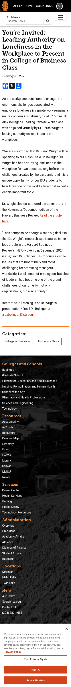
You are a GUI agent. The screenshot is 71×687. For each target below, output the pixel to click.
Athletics (7, 542)
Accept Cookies (35, 680)
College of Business (18, 341)
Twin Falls (8, 583)
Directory (8, 444)
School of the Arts (13, 392)
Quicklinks (44, 6)
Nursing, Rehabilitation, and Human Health (28, 386)
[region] (35, 655)
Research (8, 559)
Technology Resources (16, 512)
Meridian (7, 572)
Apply (17, 6)
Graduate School (12, 375)
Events (6, 455)
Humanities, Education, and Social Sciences (29, 381)
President (8, 531)
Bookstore (8, 433)
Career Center (11, 490)
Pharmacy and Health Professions (24, 397)
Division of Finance (14, 547)
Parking (7, 501)
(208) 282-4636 (12, 612)
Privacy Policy (13, 652)
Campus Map (10, 438)
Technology (9, 408)
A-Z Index (8, 427)
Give (29, 6)
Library (6, 460)
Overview (8, 525)
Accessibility (10, 421)
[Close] (67, 629)
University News (48, 341)
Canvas (6, 466)
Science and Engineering (17, 403)
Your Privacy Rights (35, 659)
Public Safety (10, 507)
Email (5, 449)
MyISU (6, 471)
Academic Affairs (13, 536)
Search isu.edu (11, 601)
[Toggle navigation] (61, 17)
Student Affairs (11, 553)
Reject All (35, 669)
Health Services (12, 495)
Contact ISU (9, 607)
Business (8, 369)
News (6, 477)
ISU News (12, 17)
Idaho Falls (9, 577)
